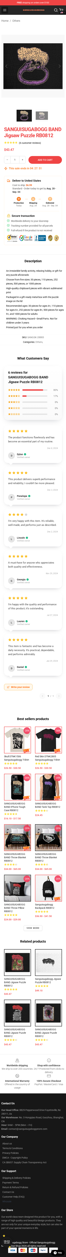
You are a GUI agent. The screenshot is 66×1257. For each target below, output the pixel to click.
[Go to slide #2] (42, 116)
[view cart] (61, 10)
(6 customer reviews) (30, 143)
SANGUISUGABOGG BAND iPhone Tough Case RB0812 (14, 807)
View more (33, 928)
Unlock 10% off (7, 1242)
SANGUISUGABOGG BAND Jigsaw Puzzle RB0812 (15, 982)
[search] (56, 10)
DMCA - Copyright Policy (15, 1157)
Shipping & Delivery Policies (16, 1178)
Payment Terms (10, 1182)
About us (7, 1143)
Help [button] (60, 1253)
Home (4, 20)
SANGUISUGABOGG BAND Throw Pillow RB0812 (14, 908)
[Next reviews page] (59, 696)
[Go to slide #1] (24, 116)
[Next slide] (59, 66)
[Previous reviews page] (42, 696)
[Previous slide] (6, 66)
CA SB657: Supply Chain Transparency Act (24, 1162)
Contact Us (8, 1192)
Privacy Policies (10, 1153)
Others (16, 20)
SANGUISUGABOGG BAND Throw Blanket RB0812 (15, 857)
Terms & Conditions (12, 1148)
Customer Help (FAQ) (13, 1196)
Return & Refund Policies (15, 1187)
